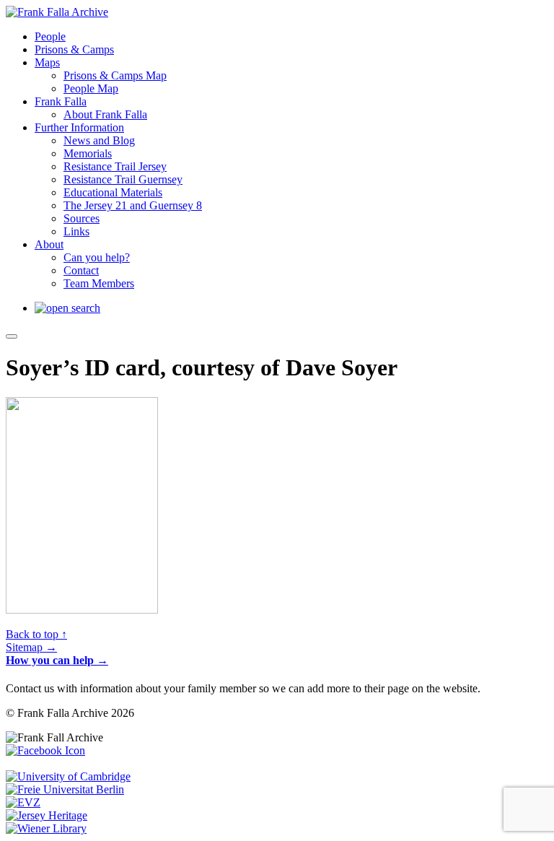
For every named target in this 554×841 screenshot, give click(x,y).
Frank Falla (61, 101)
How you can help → (57, 660)
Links (76, 231)
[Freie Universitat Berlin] (65, 789)
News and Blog (99, 140)
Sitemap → (31, 647)
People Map (90, 88)
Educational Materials (112, 192)
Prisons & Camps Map (115, 75)
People (50, 36)
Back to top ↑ (36, 634)
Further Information (79, 127)
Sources (81, 218)
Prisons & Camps (74, 49)
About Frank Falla (105, 114)
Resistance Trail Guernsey (123, 179)
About (49, 244)
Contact (81, 270)
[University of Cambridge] (68, 776)
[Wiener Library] (46, 828)
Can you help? (96, 257)
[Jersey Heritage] (46, 815)
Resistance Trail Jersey (115, 166)
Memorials (87, 153)
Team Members (98, 283)
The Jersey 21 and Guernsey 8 (132, 205)
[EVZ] (23, 802)
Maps (47, 62)
